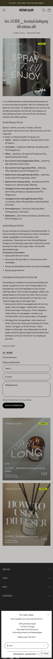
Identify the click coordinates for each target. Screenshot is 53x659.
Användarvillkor (30, 654)
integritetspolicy (18, 654)
